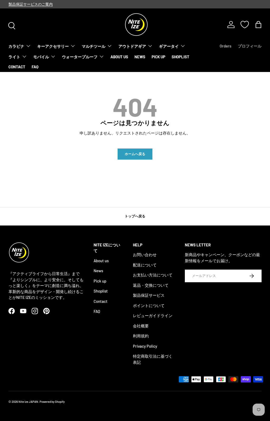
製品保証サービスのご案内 (30, 4)
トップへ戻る (135, 216)
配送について (145, 264)
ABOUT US (119, 56)
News (98, 270)
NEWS (139, 56)
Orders (226, 46)
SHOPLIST (180, 56)
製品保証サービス (149, 295)
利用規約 (141, 335)
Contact (101, 301)
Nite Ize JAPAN (28, 401)
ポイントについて (149, 305)
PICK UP (158, 56)
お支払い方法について (152, 274)
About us (101, 260)
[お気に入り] (245, 24)
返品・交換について (150, 285)
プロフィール (250, 46)
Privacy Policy (145, 346)
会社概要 (141, 325)
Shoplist (101, 291)
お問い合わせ (145, 254)
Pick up (100, 281)
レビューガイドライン (152, 315)
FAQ (35, 66)
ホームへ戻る (135, 154)
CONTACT (16, 66)
